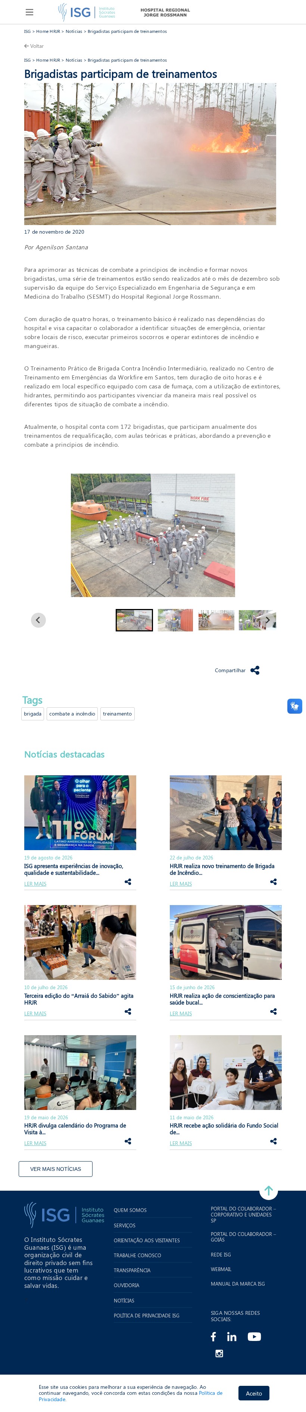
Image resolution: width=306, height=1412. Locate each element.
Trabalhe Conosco (137, 1255)
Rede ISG (221, 1255)
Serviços (124, 1225)
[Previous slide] (38, 620)
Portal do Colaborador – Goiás (243, 1237)
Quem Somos (130, 1210)
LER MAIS (35, 884)
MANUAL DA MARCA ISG (238, 1284)
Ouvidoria (126, 1285)
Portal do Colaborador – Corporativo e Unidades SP (243, 1214)
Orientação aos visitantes (147, 1240)
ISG (27, 31)
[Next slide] (267, 620)
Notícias (74, 31)
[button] (134, 620)
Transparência (132, 1270)
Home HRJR (48, 31)
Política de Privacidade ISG (146, 1316)
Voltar (37, 45)
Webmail (221, 1269)
